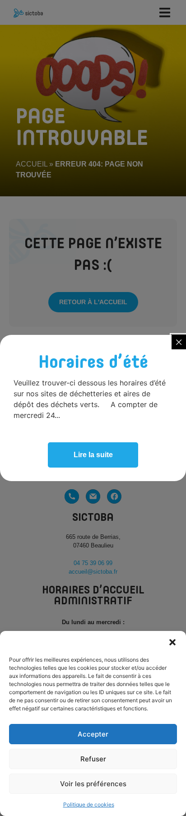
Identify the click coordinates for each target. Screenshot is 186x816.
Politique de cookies (88, 804)
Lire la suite (93, 455)
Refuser (93, 759)
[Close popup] (179, 342)
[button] (172, 642)
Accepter (93, 734)
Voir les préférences (93, 783)
